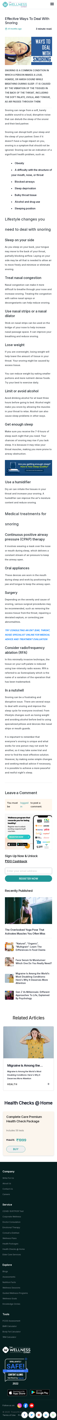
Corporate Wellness (12, 1216)
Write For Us (8, 1178)
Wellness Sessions (11, 1287)
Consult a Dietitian (11, 1233)
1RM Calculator (9, 1337)
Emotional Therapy (11, 1227)
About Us (7, 1183)
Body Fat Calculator (12, 1331)
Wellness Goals (10, 1298)
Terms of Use (9, 1415)
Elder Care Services (12, 1254)
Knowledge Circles (11, 1304)
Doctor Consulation (11, 1222)
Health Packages (10, 1243)
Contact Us (8, 1189)
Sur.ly (21, 1378)
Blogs (5, 1271)
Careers (6, 1194)
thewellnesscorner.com (15, 1371)
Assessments (9, 1277)
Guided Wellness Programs (15, 1293)
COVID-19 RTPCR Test (13, 1211)
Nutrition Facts (9, 1282)
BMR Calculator (10, 1326)
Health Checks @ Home (14, 1249)
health (12, 1084)
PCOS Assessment (11, 1321)
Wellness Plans (10, 1238)
